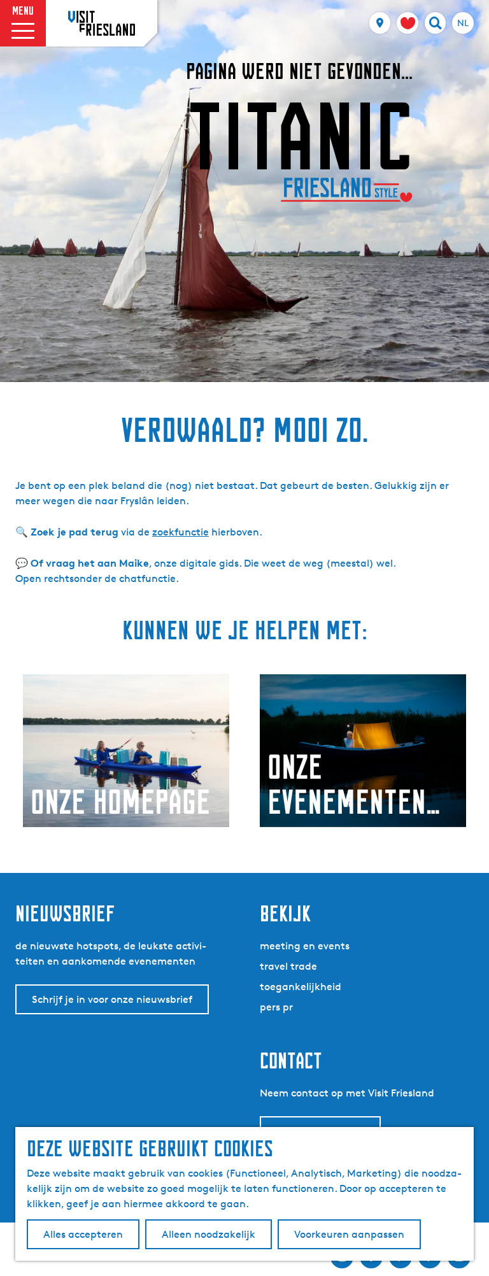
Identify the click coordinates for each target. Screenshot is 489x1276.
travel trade (288, 966)
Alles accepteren (83, 1234)
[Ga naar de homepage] (101, 23)
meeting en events (305, 946)
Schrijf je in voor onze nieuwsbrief (112, 999)
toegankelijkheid (300, 987)
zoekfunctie (180, 532)
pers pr (276, 1007)
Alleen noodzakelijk (208, 1234)
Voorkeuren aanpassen (349, 1234)
